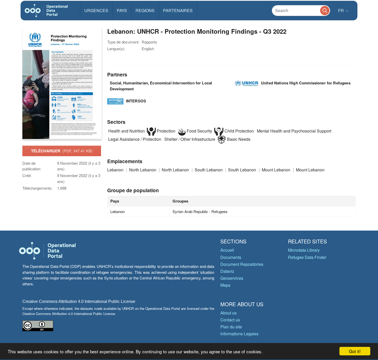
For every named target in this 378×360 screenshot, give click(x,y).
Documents (230, 257)
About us (228, 313)
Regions (145, 10)
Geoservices (231, 278)
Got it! (355, 351)
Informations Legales (239, 334)
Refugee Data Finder (307, 257)
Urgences (96, 10)
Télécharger (61, 151)
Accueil (227, 250)
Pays (122, 10)
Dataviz (227, 271)
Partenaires (178, 10)
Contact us (230, 320)
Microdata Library (304, 250)
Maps (225, 285)
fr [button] (341, 10)
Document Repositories (241, 264)
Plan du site (231, 327)
